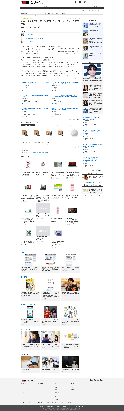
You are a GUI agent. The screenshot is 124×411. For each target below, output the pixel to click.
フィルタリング (26, 329)
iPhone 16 (30, 13)
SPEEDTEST (62, 6)
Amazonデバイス (28, 125)
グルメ (73, 385)
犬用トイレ (72, 125)
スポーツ (57, 392)
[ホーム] (22, 15)
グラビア (57, 394)
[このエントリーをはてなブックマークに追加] (38, 27)
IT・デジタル (45, 6)
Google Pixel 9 (51, 13)
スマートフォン (25, 385)
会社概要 (57, 406)
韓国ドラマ (58, 13)
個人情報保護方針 (63, 406)
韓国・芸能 (57, 389)
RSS (102, 380)
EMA (59, 46)
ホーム (28, 6)
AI (45, 13)
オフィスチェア (43, 125)
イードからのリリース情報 (72, 406)
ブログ (56, 396)
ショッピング (24, 391)
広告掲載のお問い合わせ (50, 406)
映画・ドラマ (57, 385)
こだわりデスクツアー (38, 13)
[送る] (34, 27)
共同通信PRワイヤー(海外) (66, 402)
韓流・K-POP (57, 387)
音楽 (56, 391)
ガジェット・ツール (25, 389)
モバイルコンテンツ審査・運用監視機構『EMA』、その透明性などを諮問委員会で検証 (75, 51)
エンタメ (79, 6)
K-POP (63, 13)
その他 (23, 392)
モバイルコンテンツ (28, 304)
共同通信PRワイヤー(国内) (51, 402)
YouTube (97, 380)
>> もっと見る (77, 147)
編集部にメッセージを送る (75, 56)
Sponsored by (71, 119)
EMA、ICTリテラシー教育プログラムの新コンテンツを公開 (69, 53)
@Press (31, 402)
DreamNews (40, 402)
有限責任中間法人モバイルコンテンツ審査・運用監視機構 (35, 152)
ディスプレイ (57, 125)
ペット (73, 387)
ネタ (22, 387)
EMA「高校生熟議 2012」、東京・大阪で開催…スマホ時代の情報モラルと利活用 (74, 48)
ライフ (95, 6)
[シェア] (30, 27)
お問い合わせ (42, 406)
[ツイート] (26, 27)
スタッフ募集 (80, 406)
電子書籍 (24, 277)
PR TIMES (23, 402)
